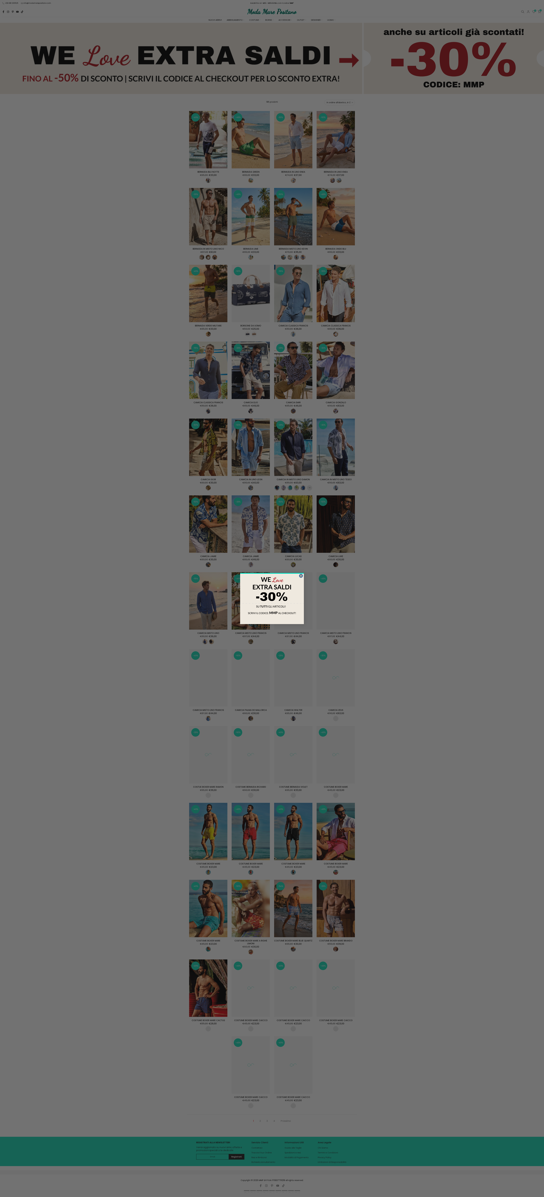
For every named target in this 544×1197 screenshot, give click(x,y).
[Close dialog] (301, 576)
